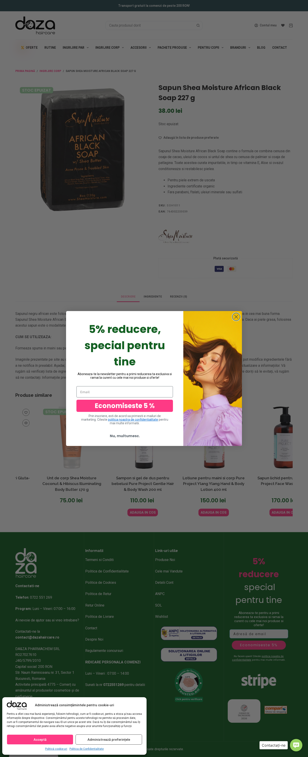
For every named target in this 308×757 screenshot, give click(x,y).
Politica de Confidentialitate (86, 748)
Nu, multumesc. (125, 436)
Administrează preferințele (108, 740)
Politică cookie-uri (56, 748)
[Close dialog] (236, 317)
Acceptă (40, 740)
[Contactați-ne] (296, 745)
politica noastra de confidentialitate (133, 419)
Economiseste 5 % (125, 405)
